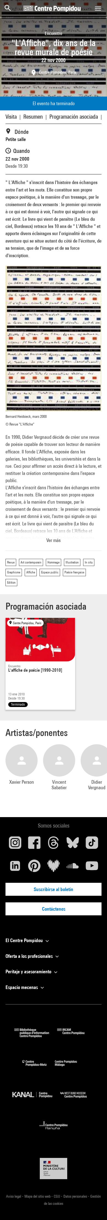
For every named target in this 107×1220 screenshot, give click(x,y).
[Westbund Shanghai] (77, 1099)
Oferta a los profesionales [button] (29, 956)
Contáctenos (53, 909)
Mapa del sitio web (37, 1196)
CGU (57, 1196)
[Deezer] (53, 868)
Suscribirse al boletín (53, 889)
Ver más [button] (53, 540)
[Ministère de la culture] (53, 1168)
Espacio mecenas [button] (22, 987)
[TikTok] (92, 844)
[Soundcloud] (72, 868)
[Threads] (53, 844)
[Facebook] (34, 844)
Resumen (33, 116)
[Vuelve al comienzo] (94, 1207)
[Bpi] (35, 1035)
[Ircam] (75, 1035)
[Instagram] (15, 844)
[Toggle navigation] (98, 8)
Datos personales (75, 1196)
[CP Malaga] (70, 1067)
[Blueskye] (72, 844)
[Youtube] (92, 868)
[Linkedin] (15, 868)
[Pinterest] (34, 868)
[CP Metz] (38, 1067)
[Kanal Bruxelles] (36, 1099)
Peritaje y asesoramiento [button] (28, 971)
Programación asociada (73, 116)
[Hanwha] (54, 1131)
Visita (11, 116)
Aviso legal (14, 1196)
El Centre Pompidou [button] (24, 940)
